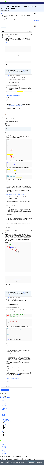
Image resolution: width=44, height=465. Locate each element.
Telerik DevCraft (2, 394)
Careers (3, 448)
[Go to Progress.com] (3, 441)
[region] (22, 462)
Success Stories (4, 414)
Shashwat (3, 13)
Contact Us (3, 418)
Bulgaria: (7, 421)
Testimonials (3, 415)
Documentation (4, 404)
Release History (4, 405)
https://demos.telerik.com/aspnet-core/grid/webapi (13, 95)
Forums (3, 406)
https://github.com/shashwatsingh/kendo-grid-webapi (15, 105)
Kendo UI (1, 395)
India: (6, 420)
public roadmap (17, 70)
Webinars (3, 407)
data (18, 374)
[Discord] (3, 439)
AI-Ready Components (7, 397)
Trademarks (12, 458)
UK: (6, 419)
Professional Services (4, 408)
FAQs (2, 411)
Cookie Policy (11, 463)
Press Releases (4, 446)
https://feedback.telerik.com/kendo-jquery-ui (13, 378)
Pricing (3, 400)
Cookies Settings (39, 462)
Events (3, 410)
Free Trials (3, 399)
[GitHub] (3, 438)
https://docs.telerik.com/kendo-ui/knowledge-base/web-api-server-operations (17, 42)
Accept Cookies (31, 462)
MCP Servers (2, 397)
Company (3, 444)
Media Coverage (4, 447)
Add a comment (3, 26)
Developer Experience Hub (5, 403)
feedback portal (23, 70)
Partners (3, 409)
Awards (3, 445)
